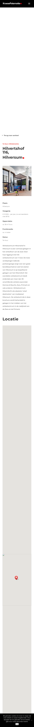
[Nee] (32, 720)
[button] (17, 578)
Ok (17, 724)
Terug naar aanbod (11, 135)
